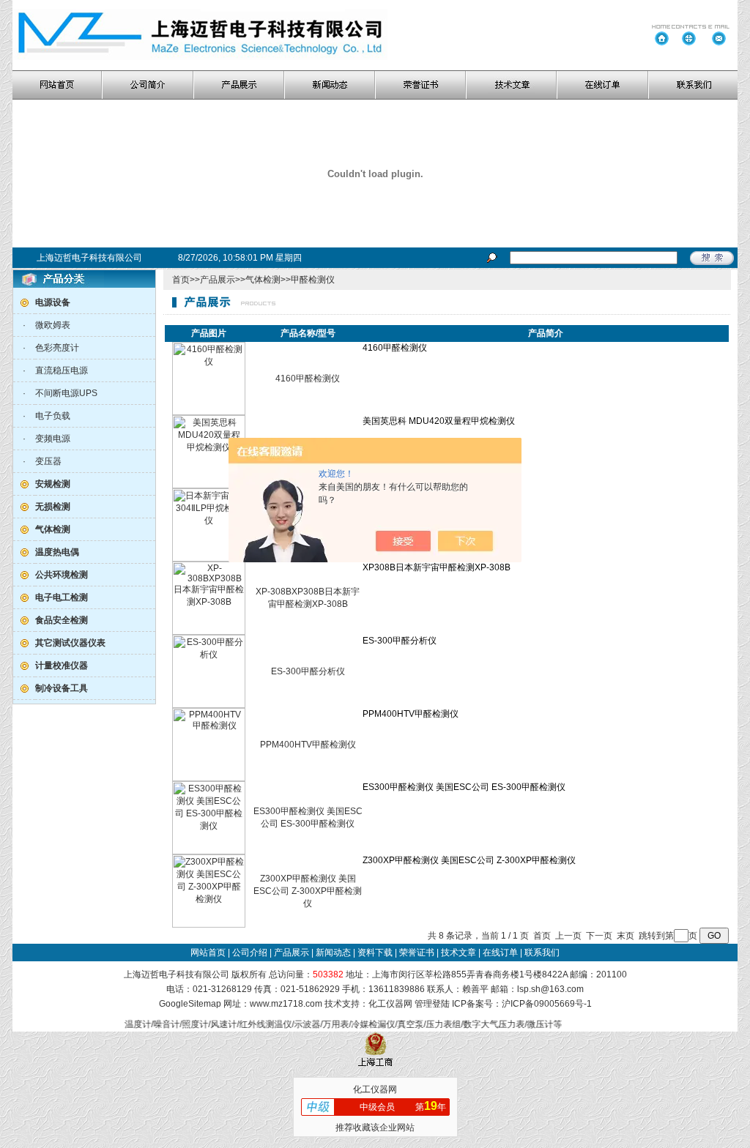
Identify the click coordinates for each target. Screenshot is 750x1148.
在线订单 (500, 952)
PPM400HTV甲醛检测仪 (308, 744)
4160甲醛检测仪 (307, 378)
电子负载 (52, 416)
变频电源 (52, 438)
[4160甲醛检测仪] (208, 412)
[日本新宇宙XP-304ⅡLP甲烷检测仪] (208, 559)
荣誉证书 (416, 952)
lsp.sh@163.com (550, 989)
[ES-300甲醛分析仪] (208, 705)
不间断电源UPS (66, 393)
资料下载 (375, 952)
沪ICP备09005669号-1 (547, 1004)
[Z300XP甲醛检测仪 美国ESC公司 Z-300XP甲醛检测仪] (208, 925)
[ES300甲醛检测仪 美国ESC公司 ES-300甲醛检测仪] (208, 851)
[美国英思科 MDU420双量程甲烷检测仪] (208, 485)
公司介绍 (249, 952)
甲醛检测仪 (313, 280)
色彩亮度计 (57, 348)
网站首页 (208, 952)
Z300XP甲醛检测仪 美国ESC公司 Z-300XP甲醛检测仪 (307, 891)
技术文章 (458, 952)
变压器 (48, 461)
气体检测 (263, 280)
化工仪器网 (390, 1004)
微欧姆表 (52, 325)
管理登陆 (432, 1004)
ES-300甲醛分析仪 (308, 671)
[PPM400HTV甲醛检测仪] (208, 778)
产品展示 (217, 280)
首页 (181, 280)
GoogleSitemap (190, 1004)
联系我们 (542, 952)
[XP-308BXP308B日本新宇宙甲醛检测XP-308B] (208, 632)
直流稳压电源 (61, 370)
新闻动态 (333, 952)
